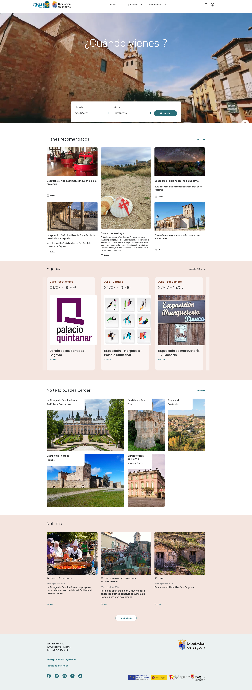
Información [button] (155, 4)
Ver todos (201, 139)
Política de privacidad (57, 666)
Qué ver (112, 4)
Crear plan (165, 113)
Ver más (53, 360)
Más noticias (126, 618)
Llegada (79, 107)
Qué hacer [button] (132, 4)
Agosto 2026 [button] (195, 269)
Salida (117, 107)
